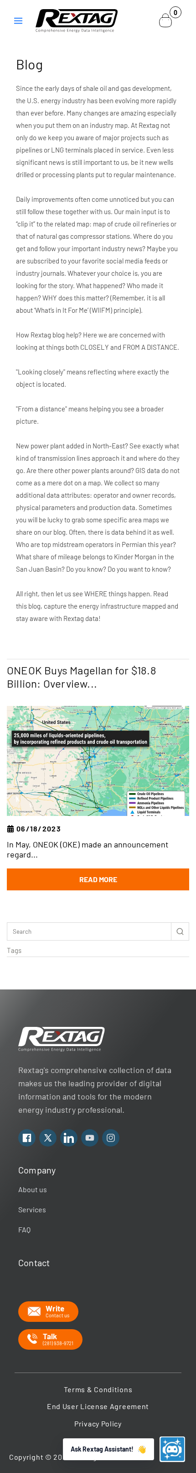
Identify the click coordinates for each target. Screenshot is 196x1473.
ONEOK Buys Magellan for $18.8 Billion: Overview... (81, 677)
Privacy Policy (98, 1423)
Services (32, 1209)
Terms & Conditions (98, 1389)
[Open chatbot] (172, 1449)
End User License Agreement (98, 1406)
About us (32, 1189)
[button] (18, 21)
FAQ (24, 1229)
